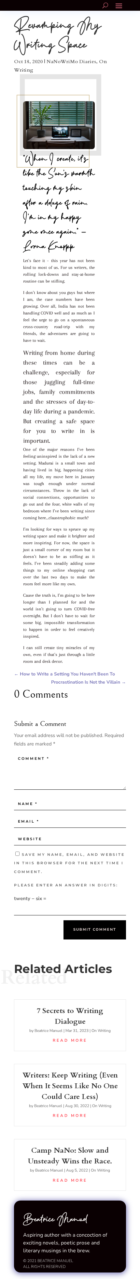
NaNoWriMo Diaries (71, 61)
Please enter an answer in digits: (66, 885)
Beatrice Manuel (49, 1030)
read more (70, 1040)
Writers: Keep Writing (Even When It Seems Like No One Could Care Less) (70, 1086)
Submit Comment (94, 929)
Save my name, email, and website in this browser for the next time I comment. (69, 863)
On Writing (101, 1030)
